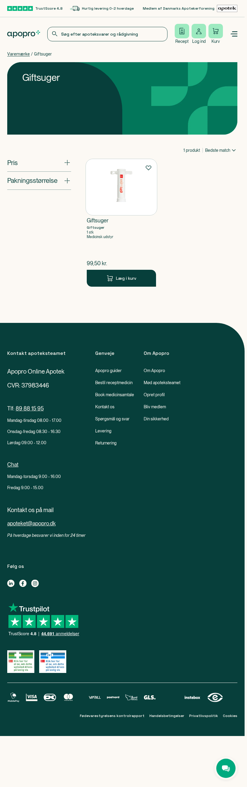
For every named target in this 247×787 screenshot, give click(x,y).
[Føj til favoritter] (148, 167)
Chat (12, 464)
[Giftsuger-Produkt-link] (121, 223)
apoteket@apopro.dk (31, 523)
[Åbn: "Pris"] (39, 163)
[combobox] (107, 34)
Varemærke (18, 54)
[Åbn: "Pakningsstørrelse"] (39, 180)
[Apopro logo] (23, 34)
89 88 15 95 (30, 408)
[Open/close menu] (233, 34)
